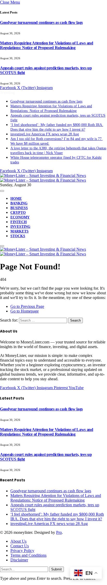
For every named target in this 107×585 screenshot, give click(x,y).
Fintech (18, 222)
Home (16, 199)
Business (19, 208)
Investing (20, 227)
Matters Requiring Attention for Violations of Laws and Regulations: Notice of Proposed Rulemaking (46, 45)
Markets (19, 231)
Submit (56, 569)
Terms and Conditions (28, 555)
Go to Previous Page (27, 306)
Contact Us (19, 546)
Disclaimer (19, 560)
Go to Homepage (24, 311)
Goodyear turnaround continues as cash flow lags (41, 22)
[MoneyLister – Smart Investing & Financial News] (43, 177)
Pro (59, 532)
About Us (18, 541)
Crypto (18, 213)
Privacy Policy (22, 550)
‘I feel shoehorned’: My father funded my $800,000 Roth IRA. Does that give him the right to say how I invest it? (57, 516)
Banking (19, 203)
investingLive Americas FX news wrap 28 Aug (44, 134)
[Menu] (2, 191)
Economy (20, 217)
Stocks (17, 236)
